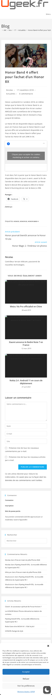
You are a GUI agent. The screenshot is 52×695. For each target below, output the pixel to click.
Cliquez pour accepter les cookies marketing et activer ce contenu (26, 156)
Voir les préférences (26, 685)
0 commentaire (26, 94)
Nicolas (9, 90)
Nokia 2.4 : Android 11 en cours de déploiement (26, 382)
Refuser (26, 678)
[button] (48, 646)
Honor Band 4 (33, 221)
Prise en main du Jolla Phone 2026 (27, 560)
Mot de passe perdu (12, 511)
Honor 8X (23, 221)
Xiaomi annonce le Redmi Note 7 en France (26, 343)
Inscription (9, 506)
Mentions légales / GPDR (26, 692)
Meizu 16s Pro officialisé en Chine (26, 306)
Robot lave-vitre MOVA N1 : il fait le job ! (20, 626)
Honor (16, 221)
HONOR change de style (14, 631)
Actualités (10, 94)
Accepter (26, 671)
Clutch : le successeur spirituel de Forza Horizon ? (23, 606)
